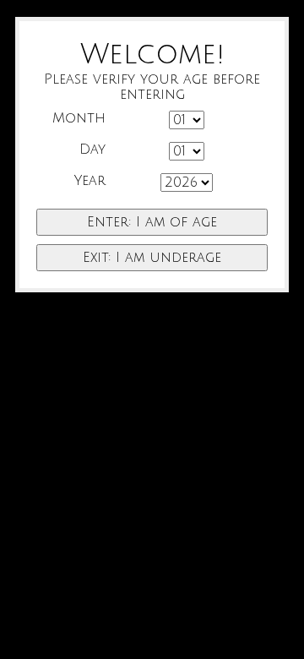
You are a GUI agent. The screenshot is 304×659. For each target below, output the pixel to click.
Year (90, 180)
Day (92, 149)
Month (79, 118)
